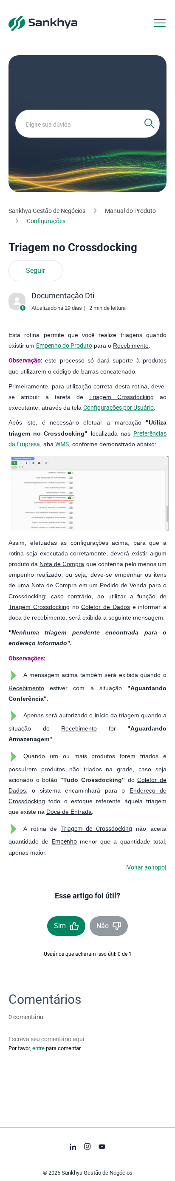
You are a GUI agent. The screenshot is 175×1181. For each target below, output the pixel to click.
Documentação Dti (62, 295)
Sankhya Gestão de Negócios (46, 210)
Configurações (46, 221)
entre (38, 1048)
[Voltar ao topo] (146, 867)
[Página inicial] (42, 23)
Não (102, 926)
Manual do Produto (130, 210)
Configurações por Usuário (118, 407)
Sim (60, 926)
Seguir (35, 271)
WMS (62, 444)
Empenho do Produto (64, 345)
